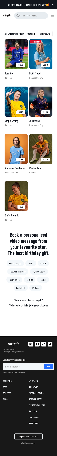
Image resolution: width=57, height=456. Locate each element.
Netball (43, 263)
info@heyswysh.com (36, 305)
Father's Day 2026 (37, 405)
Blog (5, 399)
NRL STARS (33, 387)
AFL (30, 263)
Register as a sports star (28, 436)
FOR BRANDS (34, 417)
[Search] (17, 15)
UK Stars (33, 411)
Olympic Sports (39, 271)
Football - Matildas (18, 271)
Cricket (30, 279)
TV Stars (35, 287)
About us (7, 381)
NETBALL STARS (35, 399)
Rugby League (15, 263)
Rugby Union (14, 279)
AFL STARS (33, 381)
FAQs (5, 387)
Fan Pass (7, 393)
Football (43, 279)
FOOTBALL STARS (36, 393)
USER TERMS (34, 423)
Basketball (20, 287)
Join (48, 366)
